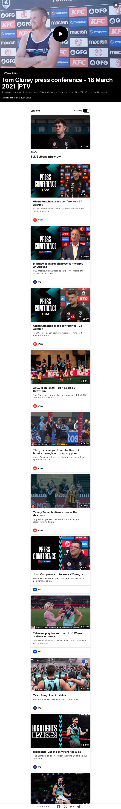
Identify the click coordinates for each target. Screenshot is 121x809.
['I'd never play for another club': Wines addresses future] (60, 625)
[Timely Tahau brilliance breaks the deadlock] (60, 504)
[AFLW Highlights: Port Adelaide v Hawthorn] (60, 380)
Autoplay (77, 110)
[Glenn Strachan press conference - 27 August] (60, 194)
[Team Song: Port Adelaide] (60, 685)
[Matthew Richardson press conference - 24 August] (60, 256)
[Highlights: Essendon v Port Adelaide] (60, 742)
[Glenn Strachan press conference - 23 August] (60, 318)
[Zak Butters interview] (60, 138)
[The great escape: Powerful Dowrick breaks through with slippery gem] (60, 442)
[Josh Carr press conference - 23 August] (60, 564)
